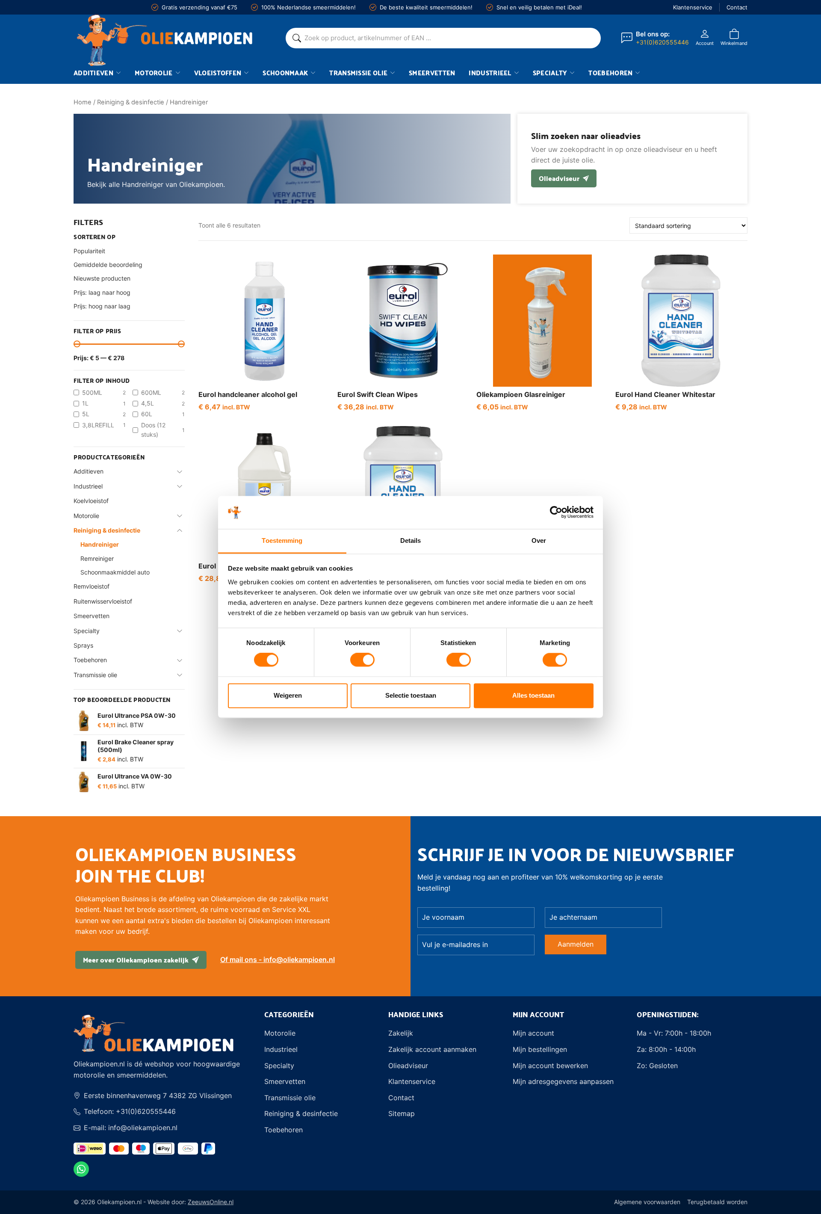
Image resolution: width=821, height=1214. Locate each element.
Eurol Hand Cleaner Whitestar (665, 394)
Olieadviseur (559, 178)
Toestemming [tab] (282, 540)
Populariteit (89, 251)
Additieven (93, 72)
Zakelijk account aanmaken (432, 1049)
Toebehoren (610, 72)
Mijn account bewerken (550, 1065)
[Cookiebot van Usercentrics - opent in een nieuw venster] (556, 512)
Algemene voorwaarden (647, 1201)
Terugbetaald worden (717, 1201)
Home (83, 102)
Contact (736, 7)
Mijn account (533, 1033)
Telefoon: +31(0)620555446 (130, 1111)
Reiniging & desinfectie (130, 102)
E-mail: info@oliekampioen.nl (130, 1127)
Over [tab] (539, 540)
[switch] (362, 660)
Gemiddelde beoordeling (108, 264)
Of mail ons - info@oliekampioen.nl (277, 959)
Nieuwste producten (102, 278)
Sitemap (401, 1113)
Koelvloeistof (91, 500)
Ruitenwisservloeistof (103, 601)
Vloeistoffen (218, 72)
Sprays (83, 645)
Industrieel (490, 72)
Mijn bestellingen (540, 1049)
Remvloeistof (91, 586)
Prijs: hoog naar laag (102, 306)
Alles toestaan (533, 695)
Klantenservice (692, 7)
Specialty (550, 72)
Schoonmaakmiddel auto (115, 572)
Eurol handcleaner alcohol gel (247, 394)
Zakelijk (400, 1033)
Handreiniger (99, 544)
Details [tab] (410, 540)
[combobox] (449, 38)
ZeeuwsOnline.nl (210, 1201)
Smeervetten (432, 72)
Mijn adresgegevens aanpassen (563, 1081)
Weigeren (288, 695)
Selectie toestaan (410, 695)
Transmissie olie (358, 72)
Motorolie (154, 72)
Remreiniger (97, 558)
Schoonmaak (285, 72)
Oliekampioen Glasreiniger (520, 394)
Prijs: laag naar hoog (102, 292)
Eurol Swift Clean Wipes (377, 394)
